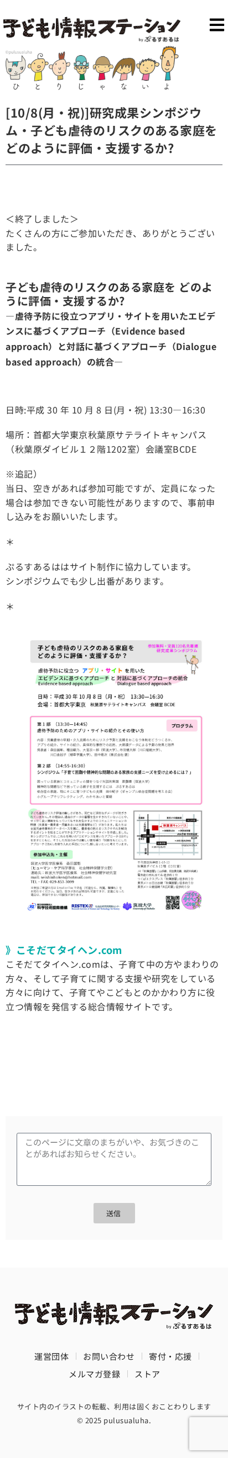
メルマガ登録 (94, 1374)
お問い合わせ (108, 1356)
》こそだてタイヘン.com (64, 949)
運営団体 (51, 1356)
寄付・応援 (170, 1356)
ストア (147, 1374)
